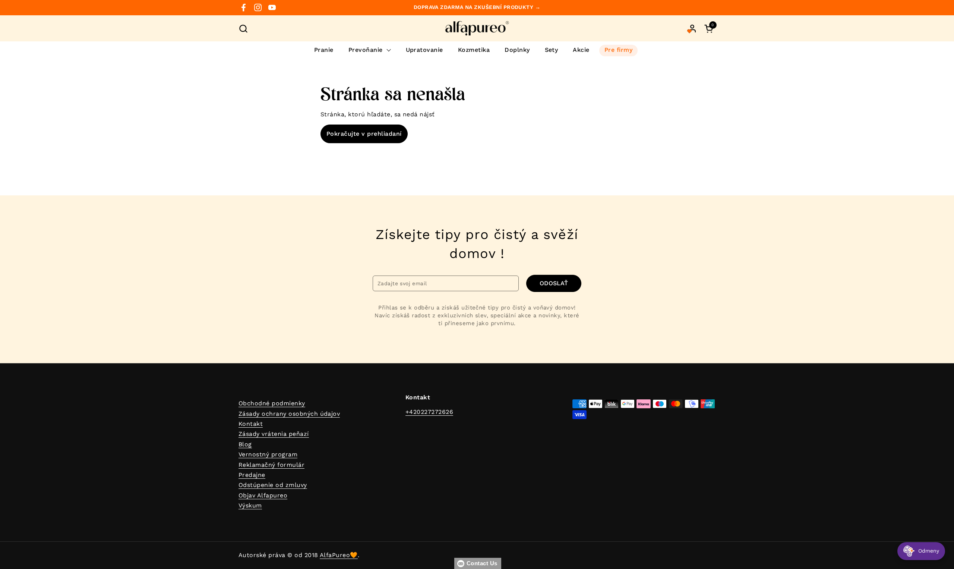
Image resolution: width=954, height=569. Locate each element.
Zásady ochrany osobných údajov (289, 413)
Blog (245, 444)
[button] (243, 28)
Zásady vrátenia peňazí (273, 433)
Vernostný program (267, 454)
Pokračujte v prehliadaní (364, 133)
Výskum (250, 505)
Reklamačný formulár (271, 464)
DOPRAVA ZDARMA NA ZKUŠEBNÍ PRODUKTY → (477, 7)
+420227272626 (429, 411)
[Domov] (477, 28)
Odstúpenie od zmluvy (272, 484)
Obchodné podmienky (271, 403)
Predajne (251, 474)
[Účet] (692, 28)
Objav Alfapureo (262, 495)
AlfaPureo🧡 (339, 555)
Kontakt (250, 423)
